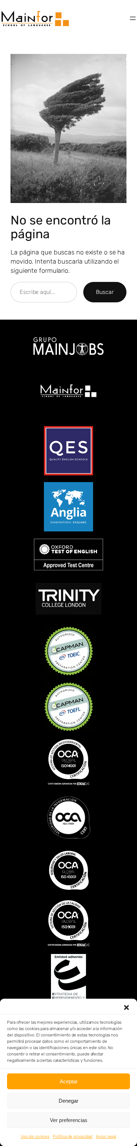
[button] (126, 1007)
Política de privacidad (72, 1136)
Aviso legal (106, 1136)
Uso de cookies (35, 1136)
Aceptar (69, 1081)
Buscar (105, 292)
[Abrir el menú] (133, 18)
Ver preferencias (68, 1120)
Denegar (68, 1101)
